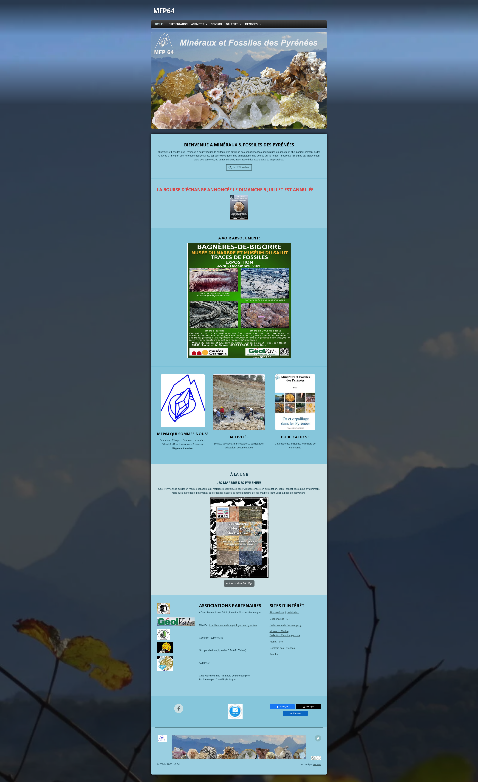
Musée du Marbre (279, 631)
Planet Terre (276, 641)
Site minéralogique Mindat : (284, 612)
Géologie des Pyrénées (282, 648)
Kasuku (274, 654)
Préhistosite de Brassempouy (286, 625)
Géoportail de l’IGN (280, 618)
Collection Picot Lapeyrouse (285, 635)
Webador (317, 764)
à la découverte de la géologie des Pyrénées (233, 625)
